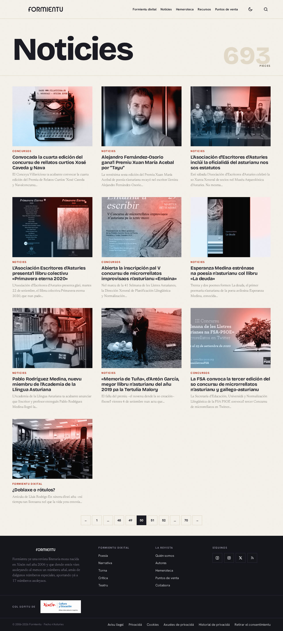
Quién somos (164, 555)
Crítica (103, 578)
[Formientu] (51, 549)
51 (152, 520)
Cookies (153, 624)
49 (130, 520)
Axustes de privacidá (179, 624)
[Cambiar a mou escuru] (250, 9)
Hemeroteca (185, 9)
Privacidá (135, 624)
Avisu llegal (116, 624)
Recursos (204, 9)
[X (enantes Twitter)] (240, 558)
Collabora (162, 585)
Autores (160, 563)
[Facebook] (217, 558)
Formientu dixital (144, 9)
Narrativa (105, 563)
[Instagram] (229, 558)
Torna (102, 570)
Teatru (103, 585)
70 (186, 520)
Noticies (166, 9)
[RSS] (252, 558)
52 (164, 520)
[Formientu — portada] (45, 9)
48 (119, 520)
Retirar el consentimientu (253, 624)
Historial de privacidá (214, 624)
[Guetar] (266, 9)
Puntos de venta (226, 9)
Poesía (103, 555)
